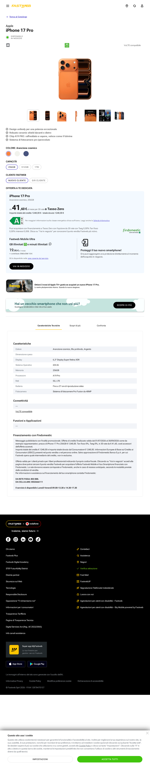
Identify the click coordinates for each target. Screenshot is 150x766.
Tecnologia (11, 588)
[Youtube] (30, 539)
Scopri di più (124, 305)
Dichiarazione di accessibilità (90, 681)
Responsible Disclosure (16, 594)
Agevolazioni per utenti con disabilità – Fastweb (101, 601)
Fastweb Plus (12, 555)
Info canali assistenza (15, 633)
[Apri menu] (7, 6)
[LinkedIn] (23, 539)
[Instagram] (15, 539)
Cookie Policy (35, 681)
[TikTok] (38, 539)
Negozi (83, 562)
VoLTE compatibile (24, 411)
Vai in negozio (21, 266)
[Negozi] (126, 5)
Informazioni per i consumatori (19, 607)
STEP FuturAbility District (17, 568)
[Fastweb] (22, 6)
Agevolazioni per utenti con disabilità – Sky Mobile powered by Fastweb (111, 607)
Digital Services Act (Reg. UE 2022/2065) (24, 627)
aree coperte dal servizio (38, 258)
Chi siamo (10, 549)
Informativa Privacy (14, 681)
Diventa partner (12, 575)
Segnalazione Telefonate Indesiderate (97, 588)
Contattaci (85, 549)
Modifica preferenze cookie (59, 681)
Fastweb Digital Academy (17, 562)
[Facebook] (8, 539)
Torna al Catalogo (18, 17)
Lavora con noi (87, 594)
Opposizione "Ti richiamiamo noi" (21, 601)
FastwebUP (85, 581)
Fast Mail (84, 575)
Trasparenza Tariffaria (16, 614)
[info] (50, 244)
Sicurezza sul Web (14, 581)
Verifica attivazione (88, 568)
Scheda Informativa (101, 221)
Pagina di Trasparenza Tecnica (19, 620)
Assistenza (85, 555)
